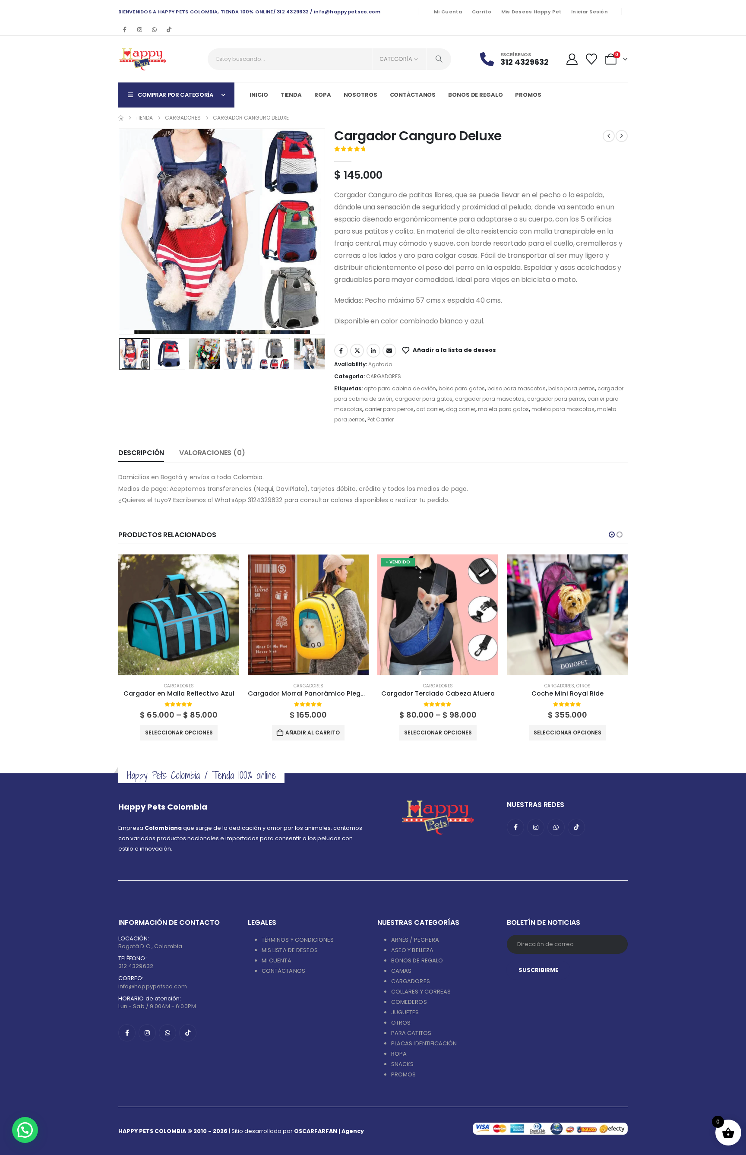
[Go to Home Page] (120, 118)
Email (389, 351)
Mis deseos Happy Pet (531, 11)
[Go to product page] (178, 614)
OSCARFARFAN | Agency (329, 1131)
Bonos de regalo (475, 95)
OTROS (583, 686)
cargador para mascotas (490, 398)
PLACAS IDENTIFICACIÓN (424, 1043)
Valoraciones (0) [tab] (212, 453)
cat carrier (429, 409)
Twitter (357, 351)
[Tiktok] (169, 29)
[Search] (439, 59)
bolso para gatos (462, 388)
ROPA (399, 1054)
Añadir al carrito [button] (312, 732)
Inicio (259, 95)
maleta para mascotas (562, 409)
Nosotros (360, 95)
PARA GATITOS (411, 1033)
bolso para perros (571, 388)
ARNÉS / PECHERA (415, 940)
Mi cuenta (448, 11)
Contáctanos (413, 95)
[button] (120, 231)
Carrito (482, 11)
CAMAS (401, 971)
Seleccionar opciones (179, 732)
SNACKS (402, 1064)
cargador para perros (556, 398)
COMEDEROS (409, 1002)
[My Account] (571, 59)
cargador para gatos (423, 398)
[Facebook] (125, 29)
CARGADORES (383, 376)
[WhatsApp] (154, 29)
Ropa (322, 95)
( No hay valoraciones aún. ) (408, 149)
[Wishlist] (591, 59)
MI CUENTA (276, 960)
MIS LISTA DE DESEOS (290, 950)
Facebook (341, 351)
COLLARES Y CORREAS (421, 991)
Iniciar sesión (589, 11)
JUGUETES (405, 1012)
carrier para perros (389, 409)
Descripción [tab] (141, 453)
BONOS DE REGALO (417, 960)
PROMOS (528, 95)
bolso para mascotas (516, 388)
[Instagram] (139, 29)
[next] (622, 136)
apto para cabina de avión (400, 388)
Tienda (291, 95)
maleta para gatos (503, 409)
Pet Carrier (380, 419)
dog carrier (460, 409)
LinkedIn (373, 351)
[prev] (609, 136)
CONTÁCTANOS (283, 971)
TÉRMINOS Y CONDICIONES (298, 940)
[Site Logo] (142, 59)
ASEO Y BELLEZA (412, 950)
